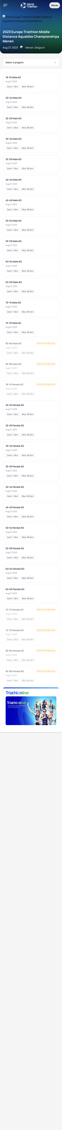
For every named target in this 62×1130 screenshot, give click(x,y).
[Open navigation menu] (5, 5)
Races (54, 5)
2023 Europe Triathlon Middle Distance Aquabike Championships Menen (31, 36)
